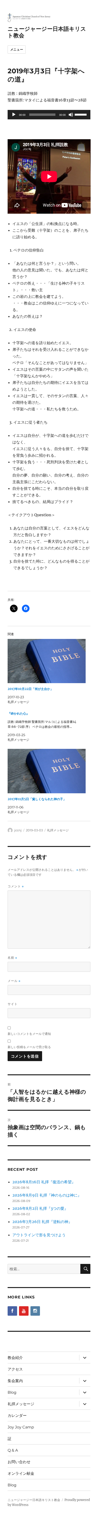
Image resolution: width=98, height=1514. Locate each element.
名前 (12, 958)
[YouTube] (24, 1311)
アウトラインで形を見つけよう (39, 1234)
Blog (12, 1392)
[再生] (13, 114)
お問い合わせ (19, 1462)
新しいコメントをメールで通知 (29, 1034)
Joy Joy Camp (21, 1427)
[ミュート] (71, 114)
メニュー (16, 49)
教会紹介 (15, 1357)
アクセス (15, 1369)
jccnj (18, 830)
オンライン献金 (21, 1473)
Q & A (13, 1450)
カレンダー (17, 1415)
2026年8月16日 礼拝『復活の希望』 (43, 1182)
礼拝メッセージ (58, 830)
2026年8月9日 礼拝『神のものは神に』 (46, 1195)
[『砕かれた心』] (47, 726)
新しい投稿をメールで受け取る (29, 1047)
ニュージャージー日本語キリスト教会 (34, 1500)
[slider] (81, 114)
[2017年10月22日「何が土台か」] (47, 661)
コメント (16, 886)
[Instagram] (35, 1311)
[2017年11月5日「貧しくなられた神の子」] (47, 771)
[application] (49, 114)
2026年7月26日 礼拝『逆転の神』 (42, 1221)
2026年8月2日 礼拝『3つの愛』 (40, 1208)
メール (14, 981)
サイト (13, 1004)
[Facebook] (12, 1311)
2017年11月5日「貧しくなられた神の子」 (37, 799)
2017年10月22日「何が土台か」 (30, 689)
